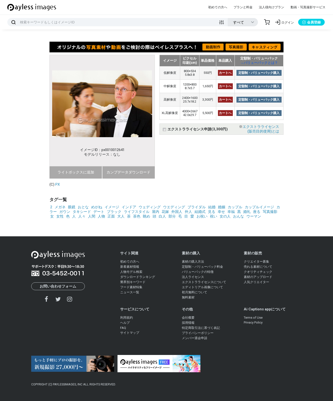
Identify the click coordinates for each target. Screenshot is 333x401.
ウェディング (150, 207)
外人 (188, 212)
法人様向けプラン (271, 7)
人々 (82, 216)
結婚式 (200, 212)
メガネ (60, 207)
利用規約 (126, 317)
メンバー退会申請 (194, 338)
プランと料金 (243, 7)
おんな (238, 216)
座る (256, 212)
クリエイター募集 (256, 261)
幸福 (231, 212)
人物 (101, 216)
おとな (83, 207)
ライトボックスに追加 (76, 172)
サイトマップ (129, 332)
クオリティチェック (258, 272)
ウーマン (253, 216)
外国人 (176, 212)
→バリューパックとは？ (259, 63)
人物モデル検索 (131, 272)
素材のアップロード (258, 277)
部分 (172, 216)
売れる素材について (258, 266)
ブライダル (196, 207)
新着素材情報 (129, 266)
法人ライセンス (193, 277)
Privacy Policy (253, 322)
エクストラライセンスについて (204, 282)
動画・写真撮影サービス (308, 7)
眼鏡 (71, 207)
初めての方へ (217, 7)
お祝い (201, 216)
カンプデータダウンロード (128, 172)
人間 (91, 216)
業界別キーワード (133, 282)
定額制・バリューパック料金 (202, 266)
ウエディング (174, 207)
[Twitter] (58, 299)
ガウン (64, 212)
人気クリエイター (256, 282)
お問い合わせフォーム (58, 286)
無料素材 (188, 297)
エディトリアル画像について (202, 287)
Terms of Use (253, 317)
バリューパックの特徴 (198, 272)
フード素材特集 (131, 287)
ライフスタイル (136, 212)
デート (98, 212)
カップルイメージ (259, 207)
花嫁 (165, 212)
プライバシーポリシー (198, 333)
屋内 (155, 212)
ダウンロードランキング (137, 277)
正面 (111, 216)
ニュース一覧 (129, 292)
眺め (146, 216)
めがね (96, 207)
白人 (162, 216)
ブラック (114, 212)
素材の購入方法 (193, 261)
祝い (213, 216)
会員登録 (314, 22)
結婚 (211, 207)
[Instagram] (69, 299)
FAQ (123, 328)
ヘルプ (125, 323)
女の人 (225, 216)
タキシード (82, 212)
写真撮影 (270, 212)
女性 (60, 216)
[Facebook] (46, 299)
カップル (235, 207)
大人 (121, 216)
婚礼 (247, 212)
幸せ (221, 212)
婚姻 (221, 207)
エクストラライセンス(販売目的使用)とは (261, 129)
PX (57, 184)
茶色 (136, 216)
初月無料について (194, 292)
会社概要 (188, 317)
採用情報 (188, 323)
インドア (129, 207)
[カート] (267, 22)
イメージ (112, 207)
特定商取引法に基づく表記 (201, 328)
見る (211, 212)
